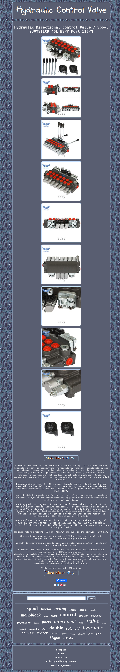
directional (65, 621)
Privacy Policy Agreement (61, 661)
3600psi (23, 629)
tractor (46, 609)
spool (32, 608)
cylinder (68, 638)
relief (54, 615)
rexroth (55, 633)
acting (60, 608)
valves (104, 623)
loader (83, 615)
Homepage (61, 650)
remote (93, 610)
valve (93, 621)
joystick (42, 633)
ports (46, 621)
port (90, 633)
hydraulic (93, 627)
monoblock (31, 615)
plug (44, 629)
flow (81, 622)
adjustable (81, 634)
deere (36, 623)
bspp (46, 616)
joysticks (24, 622)
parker (27, 633)
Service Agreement (61, 665)
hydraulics (34, 629)
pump (64, 634)
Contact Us (61, 657)
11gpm (54, 638)
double (56, 627)
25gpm (72, 634)
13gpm (72, 610)
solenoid (73, 628)
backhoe (96, 615)
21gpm (83, 610)
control (68, 614)
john (98, 633)
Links (61, 654)
